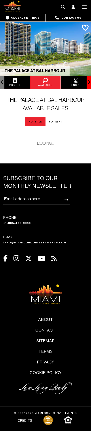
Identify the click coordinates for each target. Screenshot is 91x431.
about (45, 320)
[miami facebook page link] (5, 258)
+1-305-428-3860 (17, 223)
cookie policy (46, 373)
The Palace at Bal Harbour (34, 71)
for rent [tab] (55, 121)
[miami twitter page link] (28, 258)
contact (45, 330)
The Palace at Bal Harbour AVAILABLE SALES (45, 104)
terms (45, 351)
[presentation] (2, 82)
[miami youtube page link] (41, 258)
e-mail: (34, 239)
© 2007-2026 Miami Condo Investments (45, 413)
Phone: (17, 220)
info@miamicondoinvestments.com (34, 242)
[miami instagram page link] (16, 258)
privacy (45, 362)
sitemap (45, 341)
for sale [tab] (35, 121)
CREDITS (25, 420)
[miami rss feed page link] (54, 258)
